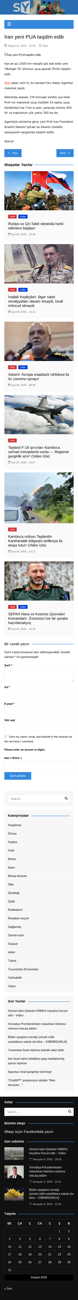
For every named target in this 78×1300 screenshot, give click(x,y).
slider (23, 216)
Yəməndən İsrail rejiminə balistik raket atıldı (36, 1050)
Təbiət (12, 960)
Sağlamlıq (14, 926)
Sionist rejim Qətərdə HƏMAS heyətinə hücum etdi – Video (38, 1013)
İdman (12, 859)
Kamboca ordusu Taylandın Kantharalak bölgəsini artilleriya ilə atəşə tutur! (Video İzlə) (35, 540)
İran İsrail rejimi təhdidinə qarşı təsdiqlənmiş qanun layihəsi (36, 1061)
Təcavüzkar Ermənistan (23, 969)
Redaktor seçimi (18, 918)
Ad (7, 687)
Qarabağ (13, 892)
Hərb (45, 45)
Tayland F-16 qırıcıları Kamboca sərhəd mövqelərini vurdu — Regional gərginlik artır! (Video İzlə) (38, 451)
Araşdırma (14, 825)
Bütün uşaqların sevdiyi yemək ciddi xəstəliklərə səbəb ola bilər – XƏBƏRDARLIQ (37, 1039)
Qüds (11, 901)
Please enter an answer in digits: (25, 749)
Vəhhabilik (15, 977)
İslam (11, 867)
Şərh (8, 665)
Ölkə (11, 884)
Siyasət (13, 943)
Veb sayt (9, 720)
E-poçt (9, 703)
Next (63, 153)
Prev (15, 153)
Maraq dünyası (17, 875)
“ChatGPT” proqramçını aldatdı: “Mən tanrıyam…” (31, 1083)
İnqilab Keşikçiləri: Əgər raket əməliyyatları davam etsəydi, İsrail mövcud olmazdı (35, 301)
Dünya (12, 833)
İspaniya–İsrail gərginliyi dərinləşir (30, 1071)
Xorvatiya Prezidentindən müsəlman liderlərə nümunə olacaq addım (37, 1026)
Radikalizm (15, 909)
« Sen (8, 1288)
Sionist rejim (16, 935)
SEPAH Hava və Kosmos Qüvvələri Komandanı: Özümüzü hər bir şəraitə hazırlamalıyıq (38, 618)
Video (12, 986)
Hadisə (12, 842)
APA (7, 83)
